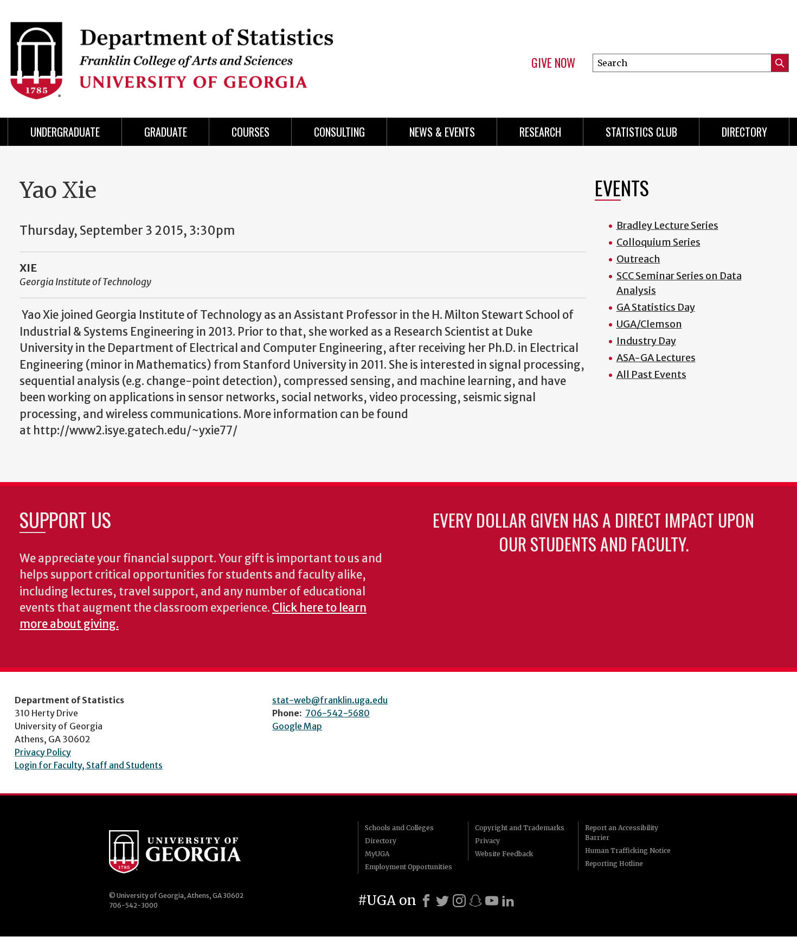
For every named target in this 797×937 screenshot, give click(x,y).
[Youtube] (491, 900)
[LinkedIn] (508, 900)
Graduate (165, 132)
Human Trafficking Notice (628, 850)
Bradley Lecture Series (667, 225)
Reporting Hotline (614, 863)
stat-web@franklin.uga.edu (330, 700)
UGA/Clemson (649, 324)
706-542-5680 (337, 713)
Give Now (553, 63)
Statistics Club (641, 132)
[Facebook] (426, 900)
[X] (442, 900)
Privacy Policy (43, 752)
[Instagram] (459, 900)
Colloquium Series (658, 242)
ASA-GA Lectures (656, 357)
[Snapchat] (475, 900)
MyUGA (377, 854)
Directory (744, 132)
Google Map (297, 726)
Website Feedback (504, 854)
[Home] (198, 54)
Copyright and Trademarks (519, 828)
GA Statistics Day (655, 307)
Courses (250, 132)
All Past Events (651, 374)
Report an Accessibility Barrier (621, 833)
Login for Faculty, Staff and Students (89, 765)
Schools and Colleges (399, 828)
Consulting (339, 132)
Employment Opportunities (408, 867)
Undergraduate (65, 132)
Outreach (638, 259)
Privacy (487, 841)
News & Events (442, 132)
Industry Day (646, 341)
